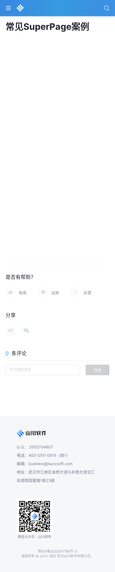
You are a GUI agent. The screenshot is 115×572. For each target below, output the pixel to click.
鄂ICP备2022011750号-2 (57, 551)
